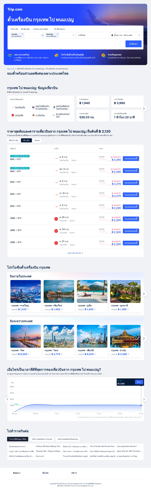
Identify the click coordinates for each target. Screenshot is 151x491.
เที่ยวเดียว (26, 140)
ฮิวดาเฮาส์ (40, 456)
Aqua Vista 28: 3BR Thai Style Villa (130, 451)
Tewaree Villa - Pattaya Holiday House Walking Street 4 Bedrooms (49, 451)
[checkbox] (59, 29)
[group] (25, 35)
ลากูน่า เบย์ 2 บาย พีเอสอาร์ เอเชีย (21, 451)
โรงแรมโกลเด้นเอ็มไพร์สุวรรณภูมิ (75, 456)
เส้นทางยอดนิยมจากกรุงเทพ (42, 439)
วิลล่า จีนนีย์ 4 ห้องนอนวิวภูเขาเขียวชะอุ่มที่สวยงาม (103, 451)
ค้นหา (139, 382)
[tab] (17, 439)
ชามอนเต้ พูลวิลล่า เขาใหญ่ (127, 456)
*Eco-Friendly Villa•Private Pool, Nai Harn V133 (103, 446)
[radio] (14, 29)
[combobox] (25, 35)
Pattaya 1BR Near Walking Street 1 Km (49, 446)
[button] (22, 34)
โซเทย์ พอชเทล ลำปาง (17, 446)
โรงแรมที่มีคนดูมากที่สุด (17, 439)
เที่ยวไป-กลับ (13, 140)
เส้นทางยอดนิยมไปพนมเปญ (68, 439)
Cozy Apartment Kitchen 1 (127, 446)
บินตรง (37, 140)
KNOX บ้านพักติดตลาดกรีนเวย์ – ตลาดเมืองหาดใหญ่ (22, 456)
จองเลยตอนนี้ (131, 158)
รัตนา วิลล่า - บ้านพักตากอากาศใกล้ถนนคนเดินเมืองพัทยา (76, 451)
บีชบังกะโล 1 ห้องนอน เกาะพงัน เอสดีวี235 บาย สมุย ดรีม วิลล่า (76, 446)
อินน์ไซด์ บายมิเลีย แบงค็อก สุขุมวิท (102, 456)
